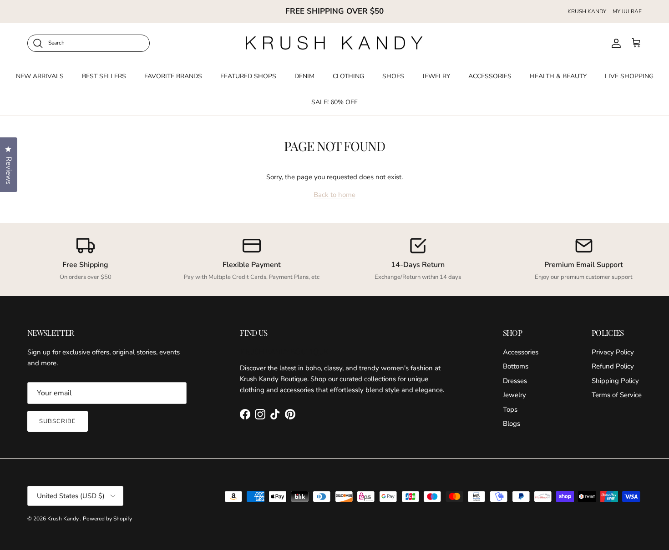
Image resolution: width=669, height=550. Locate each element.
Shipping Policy (615, 380)
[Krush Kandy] (334, 43)
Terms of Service (617, 394)
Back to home (334, 194)
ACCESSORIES (490, 76)
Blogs (511, 423)
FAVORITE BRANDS (173, 76)
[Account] (614, 43)
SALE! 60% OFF (334, 102)
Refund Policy (613, 366)
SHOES (393, 76)
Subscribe (57, 421)
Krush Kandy (63, 518)
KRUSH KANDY (587, 11)
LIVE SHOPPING (629, 76)
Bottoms (515, 366)
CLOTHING (348, 76)
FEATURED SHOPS (248, 76)
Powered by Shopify (107, 518)
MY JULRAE (627, 11)
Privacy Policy (613, 352)
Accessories (520, 352)
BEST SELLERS (104, 76)
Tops (510, 409)
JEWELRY (436, 76)
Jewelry (514, 394)
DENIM (304, 76)
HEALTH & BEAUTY (558, 76)
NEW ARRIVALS (40, 76)
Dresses (515, 380)
